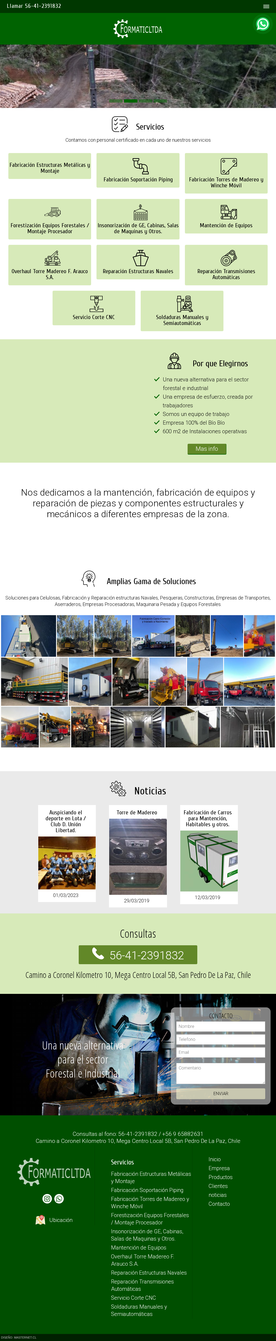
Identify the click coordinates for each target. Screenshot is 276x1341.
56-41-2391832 (146, 955)
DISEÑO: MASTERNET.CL (18, 1337)
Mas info (207, 448)
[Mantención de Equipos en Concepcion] (226, 198)
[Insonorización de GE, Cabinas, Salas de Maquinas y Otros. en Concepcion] (138, 198)
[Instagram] (48, 1201)
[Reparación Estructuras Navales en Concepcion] (138, 244)
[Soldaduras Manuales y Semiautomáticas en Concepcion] (182, 290)
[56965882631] (263, 24)
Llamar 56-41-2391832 (34, 5)
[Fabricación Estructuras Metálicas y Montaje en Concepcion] (50, 152)
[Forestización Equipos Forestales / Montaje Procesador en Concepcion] (50, 198)
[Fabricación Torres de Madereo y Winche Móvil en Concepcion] (226, 152)
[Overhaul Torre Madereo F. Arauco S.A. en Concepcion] (50, 244)
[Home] (138, 22)
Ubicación (60, 1220)
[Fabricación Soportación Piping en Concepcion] (138, 152)
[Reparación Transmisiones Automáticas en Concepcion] (226, 244)
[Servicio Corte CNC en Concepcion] (94, 290)
